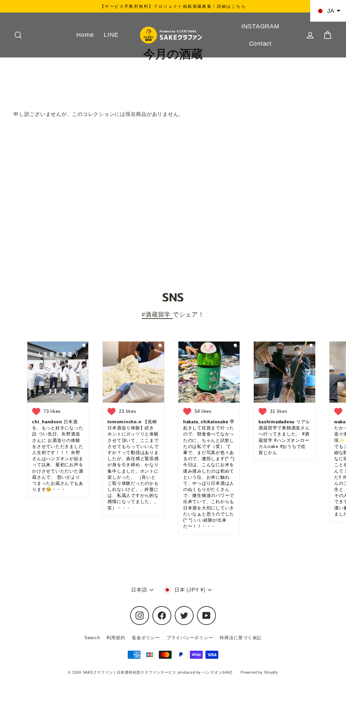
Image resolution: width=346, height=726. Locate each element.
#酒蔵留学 (157, 314)
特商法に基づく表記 (241, 637)
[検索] (18, 35)
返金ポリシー (146, 637)
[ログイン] (310, 35)
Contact (260, 43)
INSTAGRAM (260, 26)
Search (92, 637)
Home (85, 34)
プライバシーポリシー (190, 637)
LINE (111, 34)
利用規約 (115, 637)
